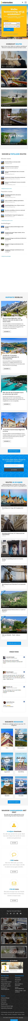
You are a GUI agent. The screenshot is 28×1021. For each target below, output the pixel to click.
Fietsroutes (3, 1002)
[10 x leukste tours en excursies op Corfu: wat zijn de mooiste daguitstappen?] (14, 383)
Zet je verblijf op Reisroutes (19, 984)
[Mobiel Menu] (26, 3)
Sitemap (19, 1014)
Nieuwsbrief (18, 979)
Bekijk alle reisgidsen (14, 801)
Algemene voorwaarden (19, 1012)
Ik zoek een (5, 20)
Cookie (5, 1014)
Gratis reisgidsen (5, 977)
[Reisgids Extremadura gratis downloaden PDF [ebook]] (21, 738)
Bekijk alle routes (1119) (14, 643)
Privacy (2, 1014)
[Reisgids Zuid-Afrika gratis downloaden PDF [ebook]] (21, 761)
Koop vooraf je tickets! (6, 981)
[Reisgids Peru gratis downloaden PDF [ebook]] (7, 738)
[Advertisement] (14, 274)
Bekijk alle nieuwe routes (7, 188)
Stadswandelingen (5, 998)
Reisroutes (7, 2)
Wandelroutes (4, 1004)
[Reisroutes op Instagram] (17, 913)
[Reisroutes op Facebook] (7, 913)
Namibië (7, 795)
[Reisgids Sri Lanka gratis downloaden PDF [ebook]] (21, 785)
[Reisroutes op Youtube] (21, 913)
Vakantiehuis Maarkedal (6, 1008)
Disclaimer (10, 1014)
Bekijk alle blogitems (14, 450)
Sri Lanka (21, 795)
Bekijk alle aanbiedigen (6, 256)
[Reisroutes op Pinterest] (14, 913)
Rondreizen (3, 1000)
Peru (7, 748)
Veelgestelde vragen (5, 983)
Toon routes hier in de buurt (11, 34)
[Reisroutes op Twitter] (11, 913)
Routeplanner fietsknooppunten (5, 988)
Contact (22, 1014)
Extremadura (21, 748)
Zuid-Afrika (21, 771)
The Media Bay (5, 1012)
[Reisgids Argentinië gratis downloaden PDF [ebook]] (7, 761)
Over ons (17, 981)
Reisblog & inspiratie (6, 986)
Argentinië (7, 771)
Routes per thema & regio (7, 1006)
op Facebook (9, 960)
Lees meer (6, 331)
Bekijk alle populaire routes (7, 220)
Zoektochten (4, 979)
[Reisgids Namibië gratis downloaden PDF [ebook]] (7, 785)
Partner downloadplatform (19, 988)
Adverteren (17, 977)
